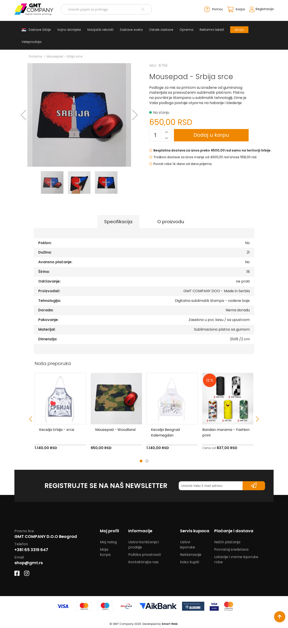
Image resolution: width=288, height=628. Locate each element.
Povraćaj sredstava (231, 549)
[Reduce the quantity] (166, 138)
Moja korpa (105, 552)
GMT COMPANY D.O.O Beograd (45, 536)
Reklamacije (190, 554)
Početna (35, 56)
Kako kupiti (189, 562)
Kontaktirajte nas (143, 562)
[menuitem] (36, 29)
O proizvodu (170, 221)
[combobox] (106, 9)
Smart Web (170, 624)
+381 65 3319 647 (31, 549)
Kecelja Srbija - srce (56, 429)
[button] (23, 115)
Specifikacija (118, 221)
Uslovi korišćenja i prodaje (143, 544)
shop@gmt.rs (28, 563)
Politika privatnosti (144, 554)
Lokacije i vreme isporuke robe (236, 559)
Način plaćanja (227, 542)
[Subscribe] (254, 485)
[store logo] (33, 9)
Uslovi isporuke (187, 544)
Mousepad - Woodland (115, 429)
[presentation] (30, 419)
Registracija (265, 9)
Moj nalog (108, 542)
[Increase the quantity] (166, 132)
